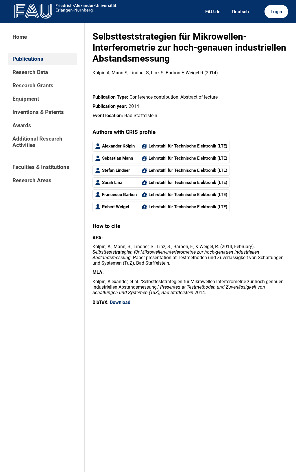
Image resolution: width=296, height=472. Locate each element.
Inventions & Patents (38, 112)
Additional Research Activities (37, 142)
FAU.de (213, 11)
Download (120, 302)
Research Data (30, 72)
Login (276, 11)
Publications (27, 59)
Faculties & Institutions (40, 167)
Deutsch (240, 11)
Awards (21, 125)
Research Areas (31, 180)
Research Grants (32, 85)
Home (19, 37)
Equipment (25, 99)
